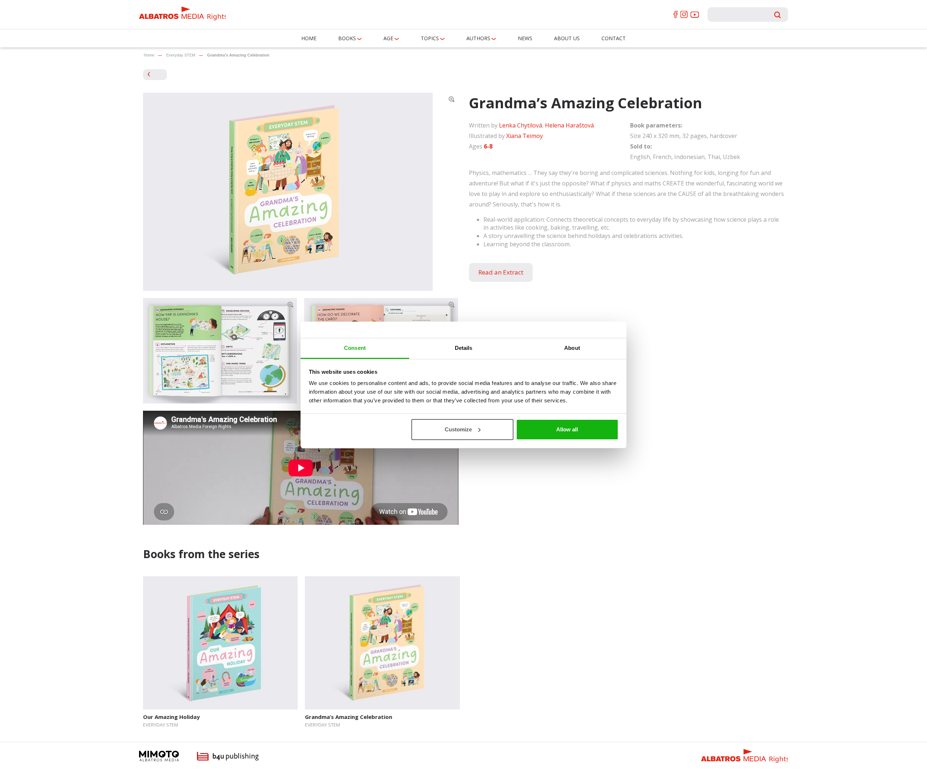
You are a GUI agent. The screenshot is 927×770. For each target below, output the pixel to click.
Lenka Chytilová (520, 125)
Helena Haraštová (569, 125)
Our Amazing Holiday (171, 716)
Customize (458, 429)
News (525, 38)
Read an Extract (500, 272)
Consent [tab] (355, 348)
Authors (478, 38)
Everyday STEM (180, 55)
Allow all (567, 429)
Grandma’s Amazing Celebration (348, 716)
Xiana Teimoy (524, 136)
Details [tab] (464, 348)
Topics (430, 38)
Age (388, 38)
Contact (613, 38)
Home (308, 38)
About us (567, 38)
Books (347, 38)
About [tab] (572, 348)
